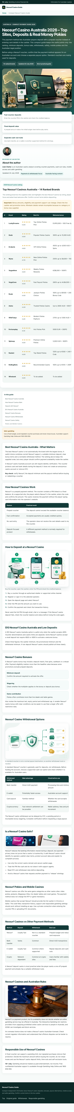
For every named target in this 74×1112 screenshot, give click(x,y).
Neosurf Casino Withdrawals (14, 416)
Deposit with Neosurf (11, 406)
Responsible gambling (37, 1098)
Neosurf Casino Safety (12, 420)
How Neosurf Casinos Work (13, 402)
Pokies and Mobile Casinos (13, 424)
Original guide (11, 1098)
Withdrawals (22, 1098)
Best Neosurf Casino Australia (14, 399)
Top (3, 1098)
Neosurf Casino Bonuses (13, 413)
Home (4, 13)
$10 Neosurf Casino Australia (14, 409)
